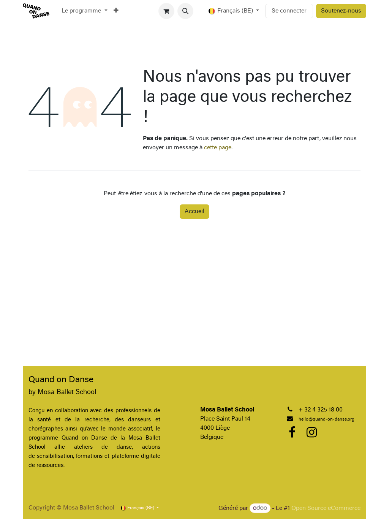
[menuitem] (84, 11)
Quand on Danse (60, 380)
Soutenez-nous (341, 11)
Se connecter (289, 11)
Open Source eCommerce (326, 508)
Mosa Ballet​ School (67, 392)
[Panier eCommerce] (166, 11)
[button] (185, 11)
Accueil (194, 212)
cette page (217, 148)
